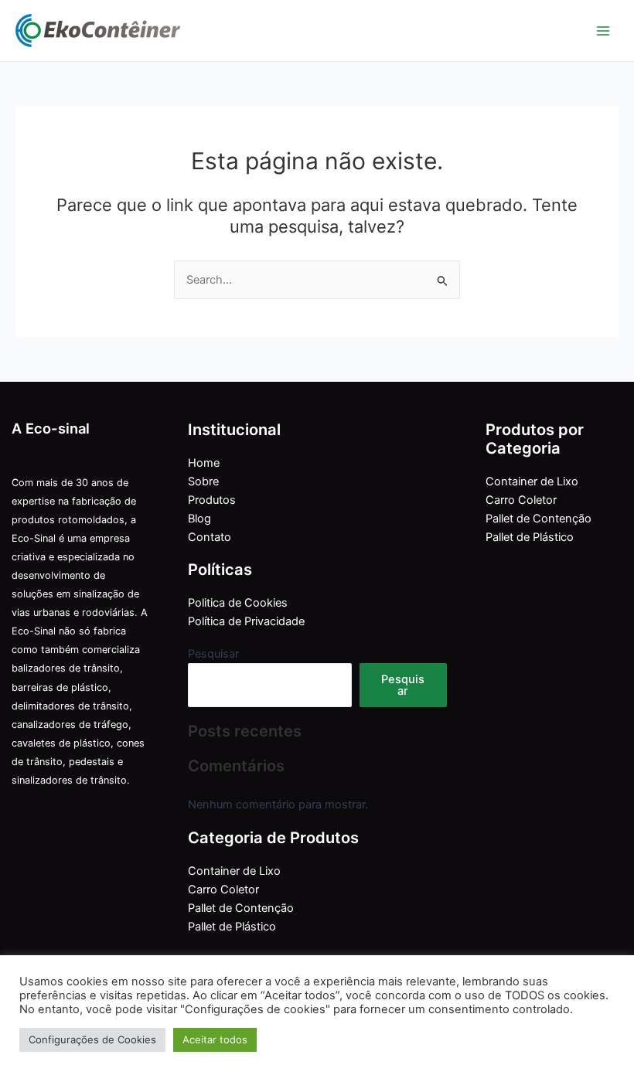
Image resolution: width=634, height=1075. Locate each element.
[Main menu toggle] (603, 30)
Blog (199, 519)
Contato (209, 537)
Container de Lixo (234, 871)
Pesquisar (213, 654)
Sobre (203, 481)
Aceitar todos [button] (214, 1039)
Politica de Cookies (238, 603)
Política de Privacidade (246, 621)
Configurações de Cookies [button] (92, 1039)
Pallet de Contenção (241, 908)
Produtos (212, 500)
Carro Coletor (223, 889)
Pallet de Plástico (232, 927)
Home (204, 463)
